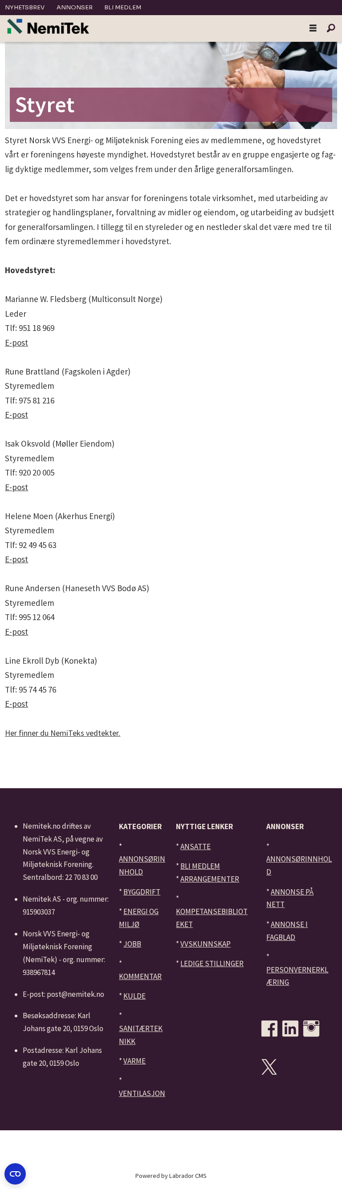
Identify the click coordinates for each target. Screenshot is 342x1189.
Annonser (75, 7)
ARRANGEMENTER (209, 879)
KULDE (134, 996)
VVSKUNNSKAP (205, 944)
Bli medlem (122, 7)
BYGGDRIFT (141, 892)
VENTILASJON (142, 1093)
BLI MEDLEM (200, 866)
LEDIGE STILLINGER (212, 963)
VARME (134, 1061)
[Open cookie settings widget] (15, 1174)
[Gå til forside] (48, 26)
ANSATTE (195, 846)
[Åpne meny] (313, 28)
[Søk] (331, 28)
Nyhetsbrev (25, 7)
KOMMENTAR (140, 976)
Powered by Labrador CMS (171, 1176)
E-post (16, 342)
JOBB (132, 944)
